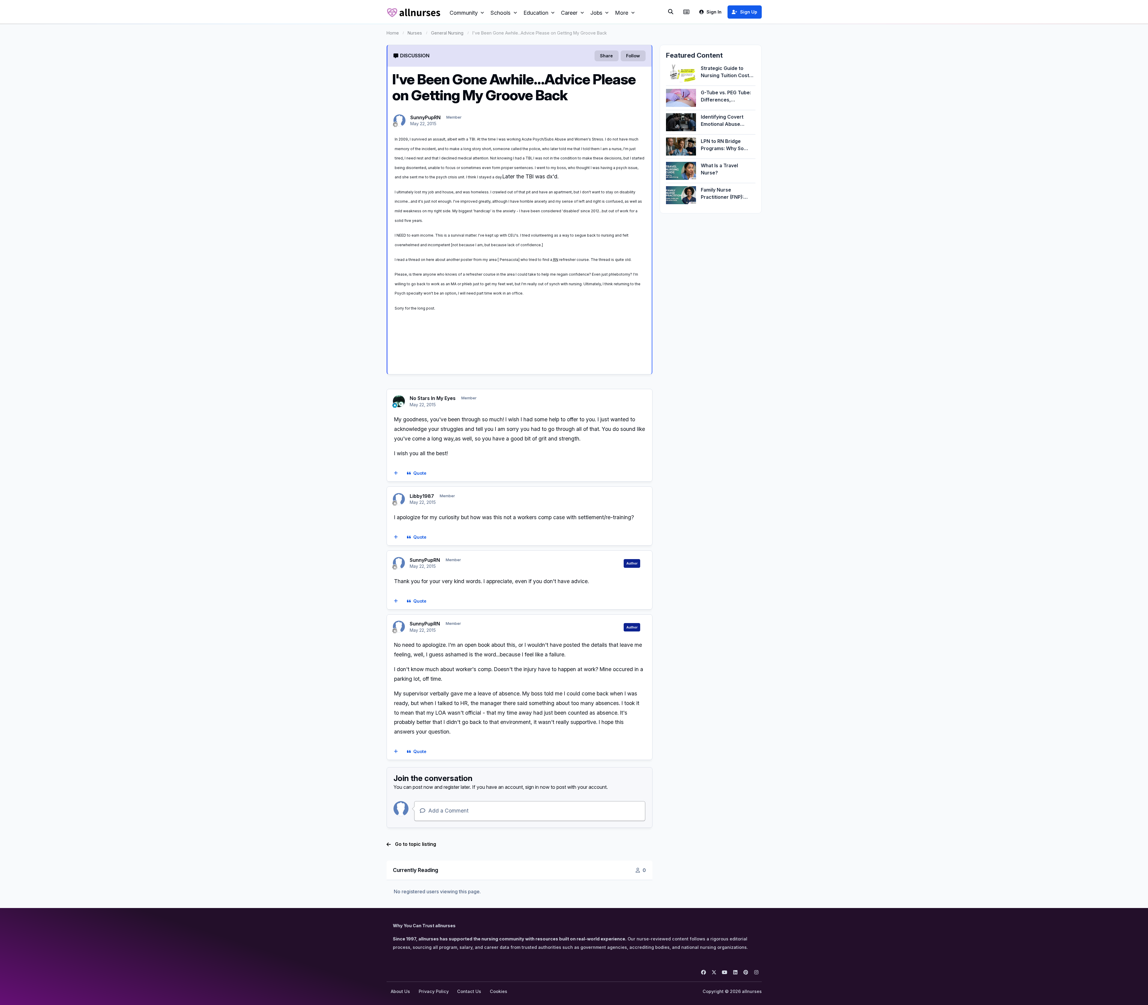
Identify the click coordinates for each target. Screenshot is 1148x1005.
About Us (400, 991)
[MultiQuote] (395, 473)
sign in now (537, 787)
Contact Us (469, 991)
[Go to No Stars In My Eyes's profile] (399, 401)
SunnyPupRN (425, 117)
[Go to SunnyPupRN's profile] (399, 120)
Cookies (498, 991)
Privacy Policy (434, 991)
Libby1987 (422, 496)
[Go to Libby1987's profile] (399, 499)
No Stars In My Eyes (433, 398)
